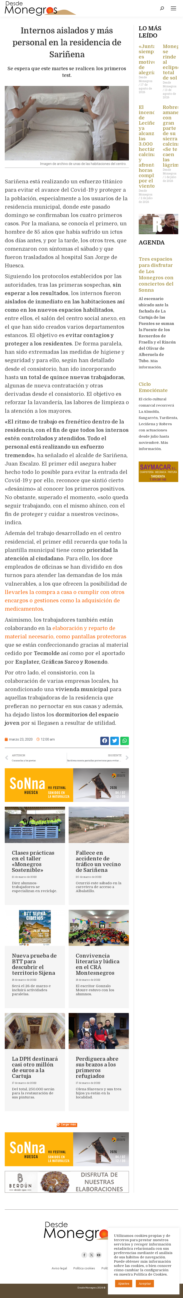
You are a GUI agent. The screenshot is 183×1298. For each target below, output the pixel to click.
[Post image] (35, 825)
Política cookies (84, 1268)
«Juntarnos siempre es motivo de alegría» (153, 59)
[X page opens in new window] (91, 1255)
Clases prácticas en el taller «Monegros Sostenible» (33, 861)
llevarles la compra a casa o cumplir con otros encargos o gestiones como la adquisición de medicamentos (64, 600)
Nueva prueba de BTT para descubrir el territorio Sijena (34, 964)
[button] (104, 741)
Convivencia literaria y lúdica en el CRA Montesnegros (97, 964)
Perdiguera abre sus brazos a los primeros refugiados (97, 1067)
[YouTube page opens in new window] (99, 1255)
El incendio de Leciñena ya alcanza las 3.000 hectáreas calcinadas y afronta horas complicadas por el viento (154, 147)
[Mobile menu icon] (173, 8)
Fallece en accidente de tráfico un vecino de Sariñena (98, 861)
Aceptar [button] (145, 1283)
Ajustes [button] (123, 1283)
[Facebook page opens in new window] (84, 1255)
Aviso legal (59, 1268)
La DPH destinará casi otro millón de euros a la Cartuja (35, 1067)
